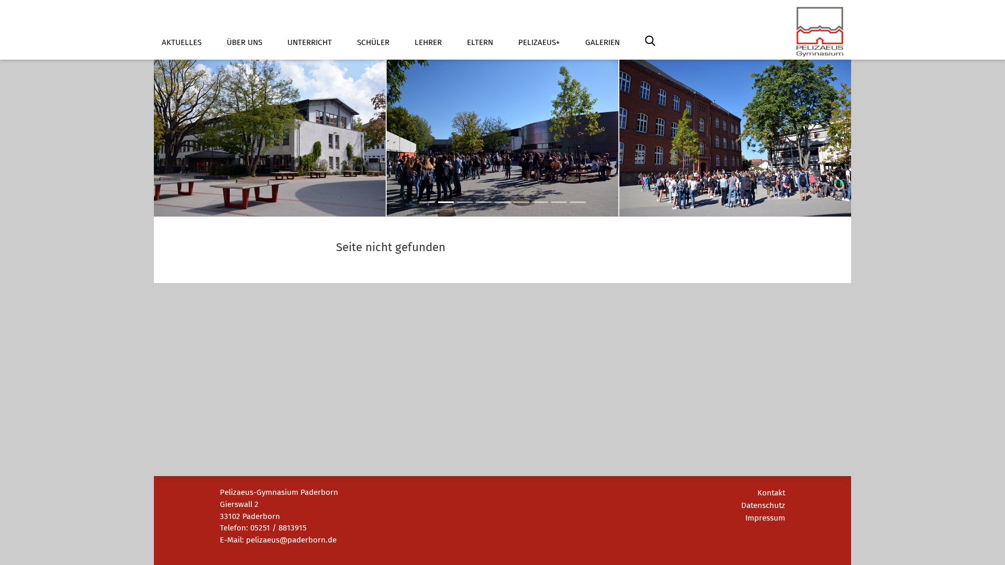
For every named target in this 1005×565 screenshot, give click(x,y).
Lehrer (428, 42)
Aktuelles (182, 42)
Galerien (602, 42)
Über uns (244, 42)
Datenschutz (763, 505)
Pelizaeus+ (539, 42)
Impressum (765, 518)
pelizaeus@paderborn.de (291, 540)
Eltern (480, 42)
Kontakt (771, 493)
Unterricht (309, 42)
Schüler (373, 42)
